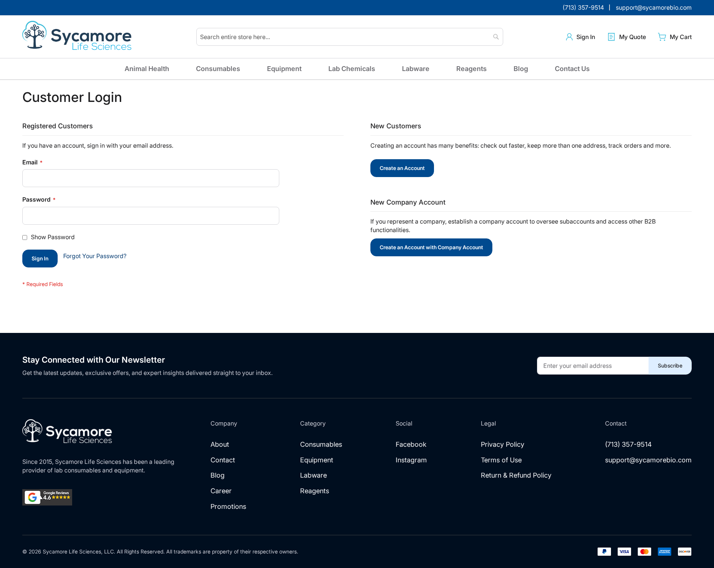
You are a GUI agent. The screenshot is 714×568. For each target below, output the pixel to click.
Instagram (411, 460)
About (219, 444)
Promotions (228, 506)
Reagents (471, 69)
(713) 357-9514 (628, 444)
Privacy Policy (502, 444)
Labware (416, 69)
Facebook (411, 444)
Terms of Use (501, 460)
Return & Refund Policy (516, 475)
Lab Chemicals (351, 69)
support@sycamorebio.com (648, 460)
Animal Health (147, 69)
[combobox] (349, 37)
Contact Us (572, 69)
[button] (580, 37)
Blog (521, 69)
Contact (222, 460)
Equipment (284, 69)
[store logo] (78, 37)
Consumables (218, 69)
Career (221, 491)
